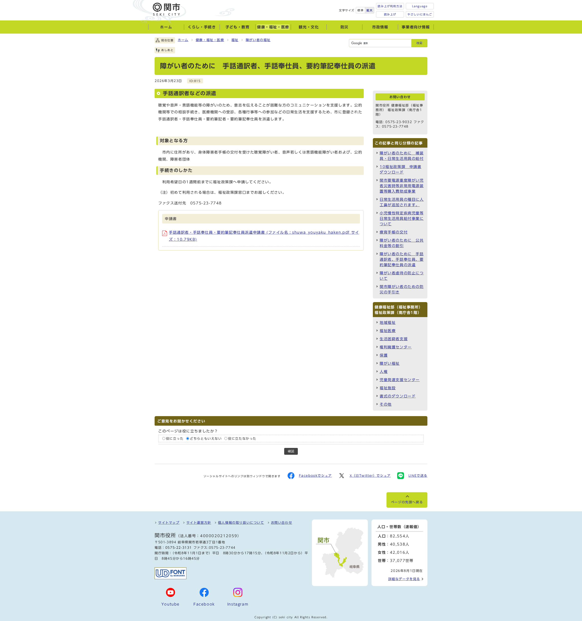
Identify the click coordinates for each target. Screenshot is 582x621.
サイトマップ (169, 522)
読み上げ (390, 14)
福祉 (234, 40)
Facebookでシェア (315, 475)
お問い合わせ (281, 522)
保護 (384, 355)
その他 (386, 404)
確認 (291, 451)
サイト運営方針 (198, 522)
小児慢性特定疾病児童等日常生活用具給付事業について (402, 218)
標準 (360, 10)
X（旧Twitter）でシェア (370, 475)
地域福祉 (388, 322)
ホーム (183, 40)
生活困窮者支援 (394, 339)
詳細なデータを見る (404, 579)
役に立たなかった (242, 438)
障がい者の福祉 (258, 40)
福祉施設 (388, 388)
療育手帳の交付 (394, 232)
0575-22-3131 (178, 547)
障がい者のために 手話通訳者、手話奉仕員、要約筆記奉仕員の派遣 (402, 259)
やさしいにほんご (419, 14)
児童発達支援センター (400, 380)
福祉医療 (388, 331)
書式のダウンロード (398, 396)
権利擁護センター (396, 347)
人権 (384, 371)
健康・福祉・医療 (210, 40)
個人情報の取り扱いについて (241, 522)
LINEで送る (418, 475)
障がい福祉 (390, 363)
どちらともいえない (206, 438)
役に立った (175, 438)
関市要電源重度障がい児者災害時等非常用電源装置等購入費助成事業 (402, 186)
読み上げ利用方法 (390, 6)
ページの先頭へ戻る (407, 502)
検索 (419, 43)
